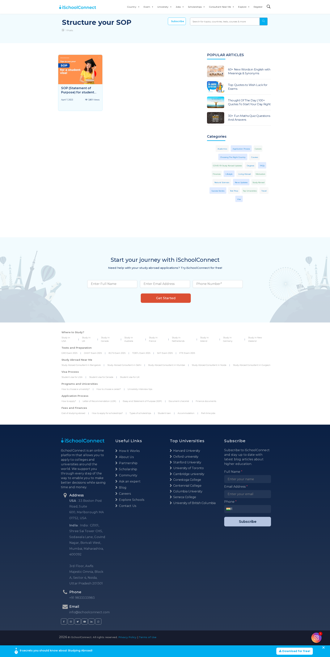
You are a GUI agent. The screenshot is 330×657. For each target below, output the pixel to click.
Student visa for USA (71, 377)
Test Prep (234, 191)
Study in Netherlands (178, 339)
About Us (126, 457)
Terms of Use (147, 637)
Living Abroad (244, 174)
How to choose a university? (75, 389)
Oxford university (185, 456)
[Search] (268, 6)
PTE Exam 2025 (187, 353)
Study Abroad (258, 182)
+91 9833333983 (82, 598)
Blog (122, 487)
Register (258, 6)
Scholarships (195, 6)
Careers (258, 149)
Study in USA (65, 339)
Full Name (233, 472)
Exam (147, 6)
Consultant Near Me (220, 6)
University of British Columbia (194, 503)
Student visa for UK (130, 377)
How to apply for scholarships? (107, 413)
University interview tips (140, 389)
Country (131, 6)
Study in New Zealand (255, 339)
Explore (242, 6)
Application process (241, 149)
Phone (230, 501)
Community (127, 475)
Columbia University (187, 491)
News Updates (241, 182)
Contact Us (127, 506)
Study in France (153, 339)
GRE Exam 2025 (69, 353)
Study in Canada (105, 339)
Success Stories (217, 191)
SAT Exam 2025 (165, 353)
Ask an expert (129, 481)
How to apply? (68, 401)
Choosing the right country (232, 157)
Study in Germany (227, 339)
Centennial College (187, 485)
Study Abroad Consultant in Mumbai (166, 365)
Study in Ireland (204, 339)
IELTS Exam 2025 (116, 353)
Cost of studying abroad (73, 413)
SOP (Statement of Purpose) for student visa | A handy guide (77, 92)
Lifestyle (229, 174)
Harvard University (186, 451)
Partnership (128, 463)
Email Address (236, 486)
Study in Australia (128, 339)
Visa (239, 199)
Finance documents (206, 401)
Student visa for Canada (101, 377)
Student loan (164, 413)
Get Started (166, 298)
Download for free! (295, 651)
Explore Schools (131, 500)
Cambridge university (188, 474)
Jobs (178, 6)
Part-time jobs (208, 413)
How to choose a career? (108, 389)
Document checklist (179, 401)
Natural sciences (221, 182)
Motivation (260, 174)
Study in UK (86, 339)
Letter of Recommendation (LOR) (99, 401)
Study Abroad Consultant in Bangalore (81, 365)
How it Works (129, 451)
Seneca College (184, 497)
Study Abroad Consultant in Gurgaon (251, 365)
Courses (254, 157)
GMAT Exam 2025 (93, 353)
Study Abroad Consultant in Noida (209, 365)
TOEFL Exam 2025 (141, 353)
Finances (217, 174)
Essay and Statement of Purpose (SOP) (142, 401)
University (162, 6)
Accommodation (186, 413)
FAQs (262, 165)
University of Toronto (188, 468)
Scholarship (127, 469)
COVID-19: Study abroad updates (227, 165)
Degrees (250, 165)
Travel (264, 191)
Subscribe (177, 21)
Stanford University (187, 462)
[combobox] (229, 509)
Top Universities (249, 191)
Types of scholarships (140, 413)
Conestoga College (187, 480)
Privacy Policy (127, 637)
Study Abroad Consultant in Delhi (124, 365)
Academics (222, 149)
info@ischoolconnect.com (89, 612)
